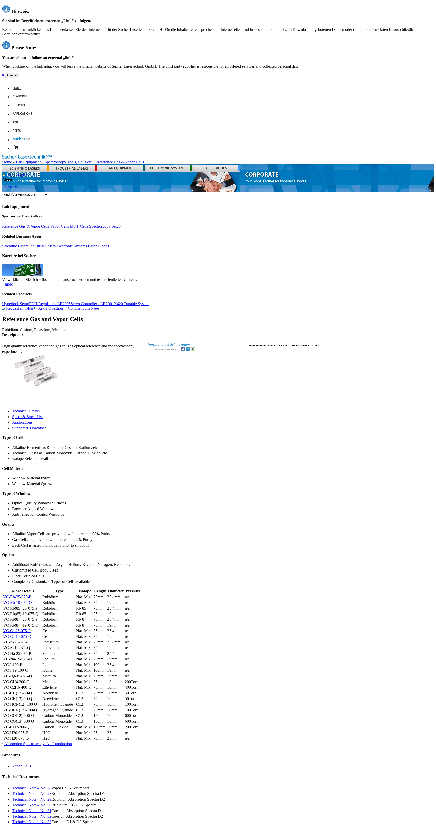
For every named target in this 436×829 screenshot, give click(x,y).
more (8, 284)
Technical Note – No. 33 (31, 822)
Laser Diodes (98, 246)
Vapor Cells (59, 226)
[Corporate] (22, 97)
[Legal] (294, 345)
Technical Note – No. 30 (31, 805)
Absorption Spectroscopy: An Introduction (38, 744)
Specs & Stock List (27, 416)
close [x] (11, 187)
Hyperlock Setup (15, 304)
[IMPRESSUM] (255, 345)
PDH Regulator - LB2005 (50, 304)
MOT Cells (79, 226)
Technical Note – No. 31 (31, 811)
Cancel (12, 75)
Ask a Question (50, 308)
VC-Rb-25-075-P (17, 597)
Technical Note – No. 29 (31, 799)
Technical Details (26, 411)
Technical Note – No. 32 (31, 816)
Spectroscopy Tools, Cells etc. (69, 162)
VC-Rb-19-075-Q (17, 602)
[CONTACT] (313, 345)
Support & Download (29, 428)
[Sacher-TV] (22, 140)
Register (23, 175)
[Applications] (24, 114)
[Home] (18, 88)
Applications (22, 422)
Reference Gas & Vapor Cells (120, 162)
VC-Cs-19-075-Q (17, 636)
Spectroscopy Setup (105, 226)
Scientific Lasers (15, 246)
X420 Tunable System (131, 304)
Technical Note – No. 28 (31, 793)
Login (10, 175)
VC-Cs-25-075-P (17, 631)
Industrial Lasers (42, 246)
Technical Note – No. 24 (31, 788)
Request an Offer (19, 308)
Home (7, 162)
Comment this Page (83, 308)
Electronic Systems (72, 246)
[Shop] (16, 148)
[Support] (21, 105)
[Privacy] (271, 345)
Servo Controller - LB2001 (92, 304)
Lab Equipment (28, 162)
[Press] (18, 131)
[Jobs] (17, 122)
